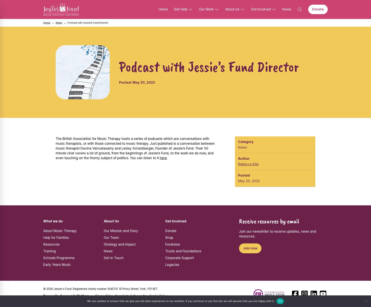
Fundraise (172, 244)
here (163, 158)
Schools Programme (59, 258)
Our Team (111, 238)
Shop (169, 238)
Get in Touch (114, 258)
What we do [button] (53, 221)
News (286, 9)
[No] (366, 301)
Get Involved (261, 9)
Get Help (180, 9)
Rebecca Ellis (248, 164)
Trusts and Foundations (183, 251)
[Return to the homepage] (61, 9)
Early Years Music (57, 265)
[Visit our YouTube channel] (323, 293)
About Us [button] (111, 221)
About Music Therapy (60, 231)
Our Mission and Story (121, 231)
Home (163, 9)
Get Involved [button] (175, 221)
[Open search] (299, 9)
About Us (232, 9)
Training (49, 251)
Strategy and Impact (120, 244)
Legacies (172, 265)
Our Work (206, 9)
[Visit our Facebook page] (295, 293)
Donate (318, 9)
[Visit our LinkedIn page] (313, 293)
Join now (250, 248)
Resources (51, 244)
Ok (280, 301)
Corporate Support (179, 258)
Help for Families (56, 238)
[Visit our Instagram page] (304, 293)
